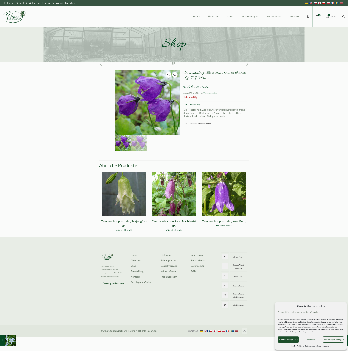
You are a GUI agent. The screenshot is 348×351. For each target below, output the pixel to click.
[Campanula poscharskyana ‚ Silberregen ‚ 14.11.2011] (8, 340)
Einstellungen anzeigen (333, 339)
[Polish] (329, 3)
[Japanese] (320, 3)
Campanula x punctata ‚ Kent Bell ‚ (224, 221)
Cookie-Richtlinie (297, 346)
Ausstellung (137, 271)
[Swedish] (337, 3)
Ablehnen (311, 339)
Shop (133, 265)
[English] (311, 3)
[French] (333, 3)
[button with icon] (225, 256)
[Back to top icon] (244, 331)
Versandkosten (210, 93)
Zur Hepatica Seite (141, 282)
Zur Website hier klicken (64, 2)
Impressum (326, 346)
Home (134, 254)
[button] (175, 75)
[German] (307, 3)
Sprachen (193, 330)
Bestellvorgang (169, 265)
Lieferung (166, 254)
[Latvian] (342, 3)
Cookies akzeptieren (288, 339)
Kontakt (135, 276)
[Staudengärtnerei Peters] (14, 16)
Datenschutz (197, 265)
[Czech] (316, 3)
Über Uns (136, 260)
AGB (193, 271)
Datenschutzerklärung (313, 346)
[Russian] (324, 3)
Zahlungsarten (168, 260)
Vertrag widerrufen (113, 283)
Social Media (197, 260)
